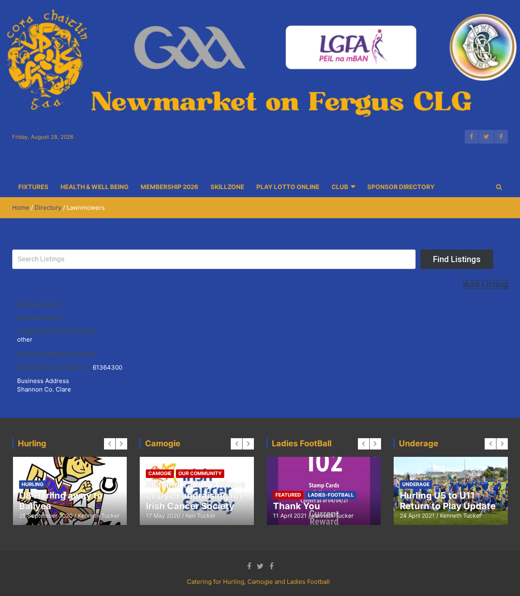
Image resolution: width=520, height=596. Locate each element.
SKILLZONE (227, 187)
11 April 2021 (290, 515)
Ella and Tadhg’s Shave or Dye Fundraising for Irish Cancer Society (195, 495)
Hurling (32, 484)
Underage (415, 484)
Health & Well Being (94, 187)
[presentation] (109, 444)
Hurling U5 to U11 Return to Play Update (448, 500)
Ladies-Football (331, 495)
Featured (288, 495)
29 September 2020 (46, 515)
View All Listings (426, 284)
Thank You (296, 506)
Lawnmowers (86, 317)
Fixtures (33, 187)
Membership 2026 (169, 187)
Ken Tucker (200, 515)
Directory (372, 284)
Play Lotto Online (287, 187)
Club (340, 187)
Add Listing (485, 284)
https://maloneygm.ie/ (131, 354)
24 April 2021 (417, 515)
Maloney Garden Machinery (105, 304)
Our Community (200, 473)
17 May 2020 (163, 515)
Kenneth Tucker (98, 515)
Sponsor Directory (401, 187)
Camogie (159, 473)
